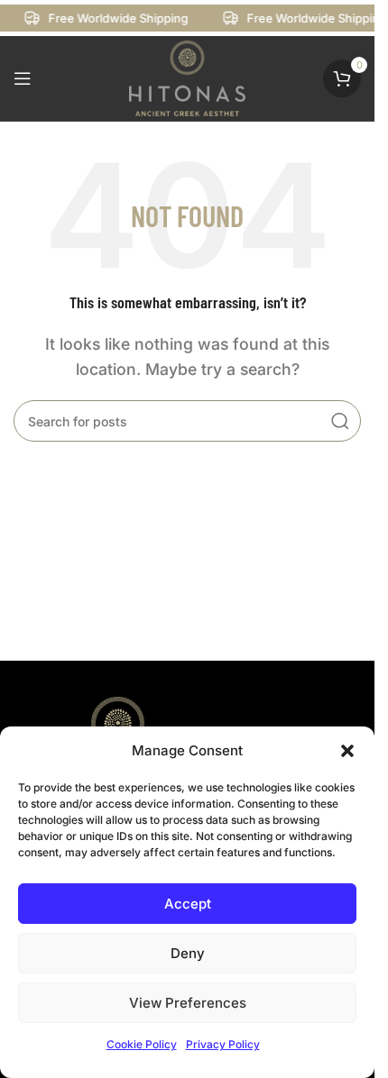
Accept (187, 903)
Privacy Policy (223, 1044)
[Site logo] (187, 77)
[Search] (340, 421)
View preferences (187, 1002)
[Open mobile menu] (23, 78)
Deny (188, 953)
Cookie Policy (141, 1044)
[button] (347, 751)
